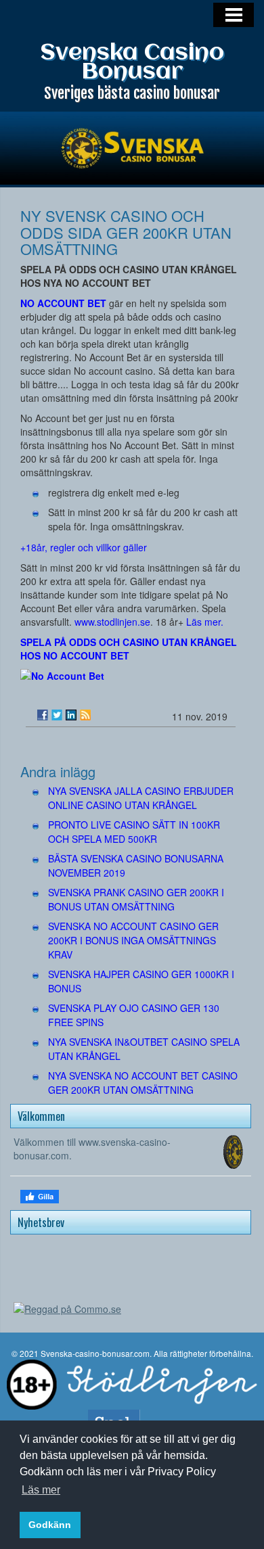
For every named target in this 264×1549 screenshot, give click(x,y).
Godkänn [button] (49, 1524)
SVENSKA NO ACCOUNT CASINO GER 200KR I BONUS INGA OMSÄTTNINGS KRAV (133, 940)
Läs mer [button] (41, 1490)
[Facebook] (42, 715)
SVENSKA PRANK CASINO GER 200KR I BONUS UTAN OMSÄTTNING (136, 899)
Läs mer (203, 621)
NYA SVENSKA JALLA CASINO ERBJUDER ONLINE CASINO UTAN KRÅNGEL (141, 798)
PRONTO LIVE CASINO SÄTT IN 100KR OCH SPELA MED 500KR (134, 832)
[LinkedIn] (71, 715)
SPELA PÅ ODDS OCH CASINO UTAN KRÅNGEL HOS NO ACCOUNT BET (128, 648)
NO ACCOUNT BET (63, 303)
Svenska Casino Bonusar (132, 63)
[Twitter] (56, 715)
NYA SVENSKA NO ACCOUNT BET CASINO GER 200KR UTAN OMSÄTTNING (143, 1082)
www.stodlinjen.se (112, 621)
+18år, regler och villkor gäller (83, 547)
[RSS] (85, 715)
